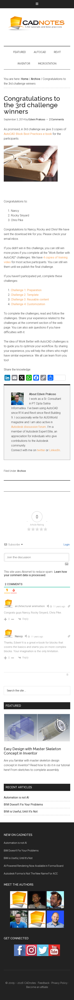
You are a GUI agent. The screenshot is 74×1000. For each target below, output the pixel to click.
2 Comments (56, 119)
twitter (41, 450)
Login (66, 544)
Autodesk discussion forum (28, 427)
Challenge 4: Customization (28, 304)
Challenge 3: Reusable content (30, 299)
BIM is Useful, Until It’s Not (21, 811)
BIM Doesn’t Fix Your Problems (23, 804)
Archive (21, 470)
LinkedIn (54, 450)
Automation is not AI (16, 797)
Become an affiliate (37, 987)
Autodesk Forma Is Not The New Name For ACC (31, 873)
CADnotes (37, 23)
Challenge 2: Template (25, 295)
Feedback (43, 983)
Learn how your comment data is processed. (35, 573)
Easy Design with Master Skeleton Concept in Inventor (32, 751)
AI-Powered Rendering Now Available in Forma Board (33, 865)
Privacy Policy (59, 983)
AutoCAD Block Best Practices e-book (28, 134)
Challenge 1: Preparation (26, 290)
